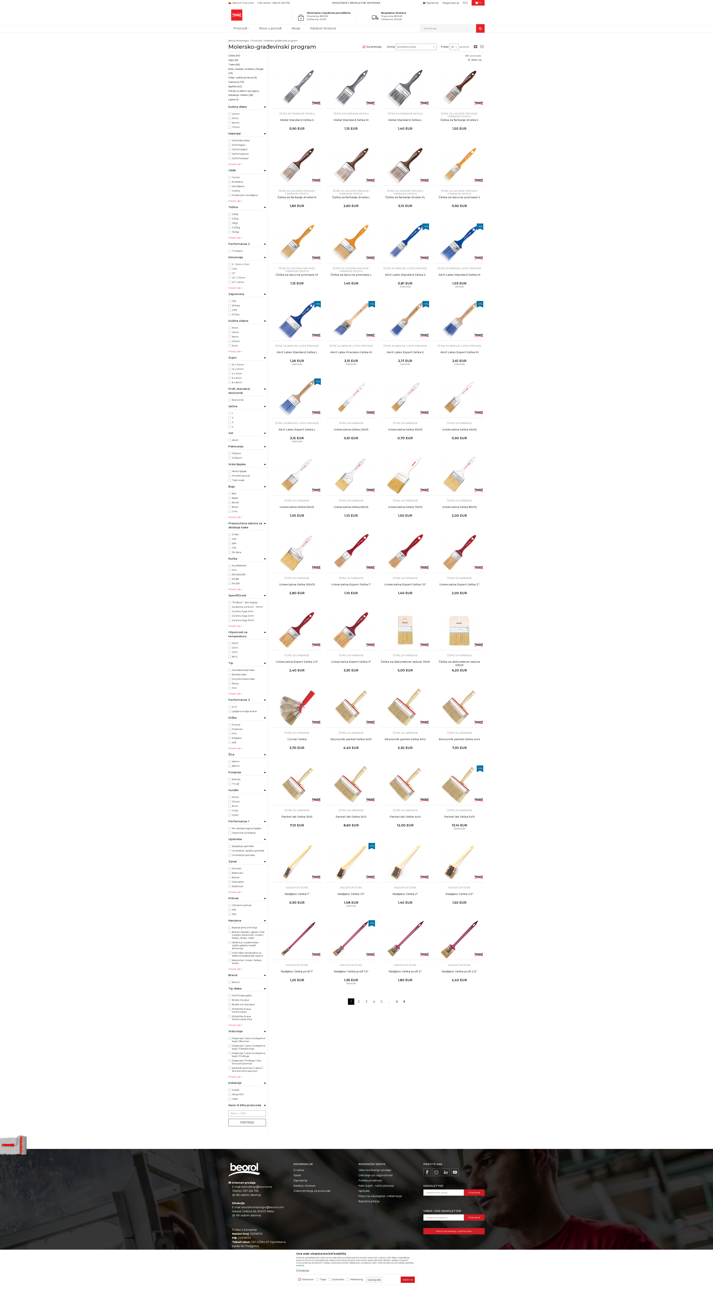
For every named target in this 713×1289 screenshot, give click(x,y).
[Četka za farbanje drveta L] (351, 165)
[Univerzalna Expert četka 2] (459, 552)
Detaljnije (302, 1270)
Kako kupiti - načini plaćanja (376, 1185)
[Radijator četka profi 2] (405, 939)
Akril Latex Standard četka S (405, 274)
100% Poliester (240, 158)
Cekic (235, 1098)
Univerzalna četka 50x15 (297, 507)
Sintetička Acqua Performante (241, 1010)
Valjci (233, 60)
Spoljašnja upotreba (243, 846)
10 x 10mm (238, 364)
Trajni (323, 1279)
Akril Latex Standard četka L (297, 352)
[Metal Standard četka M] (351, 88)
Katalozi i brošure (304, 1185)
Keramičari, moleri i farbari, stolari (247, 962)
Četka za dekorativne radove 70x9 (405, 661)
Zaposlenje (300, 1180)
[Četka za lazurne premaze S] (459, 165)
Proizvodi (257, 40)
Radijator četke (297, 887)
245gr (235, 218)
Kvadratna (237, 181)
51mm (235, 118)
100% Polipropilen (242, 995)
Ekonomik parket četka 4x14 (459, 739)
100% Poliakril (239, 149)
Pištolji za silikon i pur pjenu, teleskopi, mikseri (243, 93)
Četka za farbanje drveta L (351, 197)
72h (234, 547)
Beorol (236, 982)
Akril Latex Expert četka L (297, 429)
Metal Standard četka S (297, 120)
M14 (234, 909)
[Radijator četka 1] (297, 862)
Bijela (235, 498)
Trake (234, 64)
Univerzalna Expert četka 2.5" (297, 661)
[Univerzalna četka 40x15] (459, 398)
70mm (236, 127)
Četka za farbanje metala (297, 113)
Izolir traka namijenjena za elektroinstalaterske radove (247, 954)
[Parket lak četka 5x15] (459, 785)
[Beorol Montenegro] (236, 15)
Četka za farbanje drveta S (459, 120)
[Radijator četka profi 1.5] (351, 939)
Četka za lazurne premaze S (459, 197)
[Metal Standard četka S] (297, 88)
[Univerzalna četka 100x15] (297, 552)
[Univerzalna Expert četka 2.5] (297, 630)
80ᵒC (235, 656)
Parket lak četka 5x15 (459, 816)
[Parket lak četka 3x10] (297, 785)
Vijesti (297, 1175)
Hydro (235, 815)
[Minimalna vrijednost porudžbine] (302, 17)
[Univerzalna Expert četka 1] (351, 552)
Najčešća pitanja (368, 1201)
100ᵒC (235, 643)
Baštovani (237, 873)
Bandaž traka (239, 674)
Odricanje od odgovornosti (375, 1175)
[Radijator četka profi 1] (297, 939)
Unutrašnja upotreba (243, 855)
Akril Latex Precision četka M (351, 352)
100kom (236, 453)
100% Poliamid (240, 154)
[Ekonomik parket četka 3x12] (405, 707)
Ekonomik (237, 400)
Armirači (236, 868)
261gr (235, 223)
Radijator (237, 738)
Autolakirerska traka (243, 670)
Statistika (338, 1279)
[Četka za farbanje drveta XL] (405, 165)
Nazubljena (238, 186)
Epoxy (235, 683)
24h (234, 538)
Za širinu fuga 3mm (243, 620)
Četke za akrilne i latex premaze (405, 268)
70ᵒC (235, 652)
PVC (234, 570)
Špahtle (235, 86)
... (389, 1001)
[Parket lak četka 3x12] (351, 785)
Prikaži (445, 46)
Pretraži (247, 1122)
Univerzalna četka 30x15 (405, 429)
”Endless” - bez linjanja (244, 602)
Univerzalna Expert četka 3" (351, 661)
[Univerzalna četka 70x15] (405, 475)
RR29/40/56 (238, 574)
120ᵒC (235, 647)
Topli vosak (238, 480)
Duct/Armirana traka (243, 679)
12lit (234, 301)
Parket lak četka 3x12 (351, 816)
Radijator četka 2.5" (459, 894)
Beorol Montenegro (238, 40)
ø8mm (236, 766)
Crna (234, 511)
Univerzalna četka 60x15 (351, 507)
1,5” (234, 273)
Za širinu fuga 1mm (242, 611)
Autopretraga (373, 46)
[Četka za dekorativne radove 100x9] (459, 630)
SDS (234, 914)
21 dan (235, 534)
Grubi (235, 810)
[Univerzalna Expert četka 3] (351, 630)
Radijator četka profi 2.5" (459, 971)
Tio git (235, 783)
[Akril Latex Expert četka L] (297, 398)
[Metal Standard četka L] (405, 88)
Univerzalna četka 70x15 (405, 507)
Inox (234, 687)
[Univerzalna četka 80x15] (459, 475)
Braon (235, 507)
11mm (235, 327)
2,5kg (235, 214)
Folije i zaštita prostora (242, 77)
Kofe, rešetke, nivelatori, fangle (245, 71)
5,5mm (236, 341)
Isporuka (363, 1191)
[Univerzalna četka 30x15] (405, 398)
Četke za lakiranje (351, 732)
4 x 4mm (237, 373)
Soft (234, 742)
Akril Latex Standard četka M (459, 274)
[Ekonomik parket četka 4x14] (459, 707)
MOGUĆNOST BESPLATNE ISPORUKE (356, 2)
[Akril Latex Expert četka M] (459, 320)
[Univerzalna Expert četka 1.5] (405, 552)
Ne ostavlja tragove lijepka (246, 828)
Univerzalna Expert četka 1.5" (405, 584)
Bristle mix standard (243, 1004)
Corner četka (297, 739)
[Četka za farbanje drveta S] (459, 88)
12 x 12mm (238, 369)
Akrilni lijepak (239, 471)
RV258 (236, 583)
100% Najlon (238, 145)
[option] (356, 3)
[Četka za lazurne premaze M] (297, 243)
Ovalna (236, 190)
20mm (236, 801)
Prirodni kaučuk (241, 475)
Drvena (236, 724)
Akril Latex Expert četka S (405, 352)
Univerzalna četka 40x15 (459, 429)
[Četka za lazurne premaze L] (351, 243)
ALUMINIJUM (239, 565)
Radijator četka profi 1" (297, 971)
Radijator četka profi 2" (405, 971)
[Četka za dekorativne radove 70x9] (405, 630)
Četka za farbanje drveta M (296, 197)
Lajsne (233, 99)
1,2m (234, 268)
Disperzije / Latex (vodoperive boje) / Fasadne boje (248, 1047)
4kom (235, 440)
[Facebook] (427, 1172)
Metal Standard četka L (405, 120)
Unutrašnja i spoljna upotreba (248, 850)
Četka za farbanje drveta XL (405, 197)
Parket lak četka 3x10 (296, 816)
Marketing (356, 1279)
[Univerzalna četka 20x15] (351, 398)
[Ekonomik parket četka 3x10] (351, 707)
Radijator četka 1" (297, 894)
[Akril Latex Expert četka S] (405, 320)
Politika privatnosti (370, 1180)
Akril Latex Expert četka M (459, 352)
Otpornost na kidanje (244, 832)
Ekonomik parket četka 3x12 (405, 739)
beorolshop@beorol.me (257, 1186)
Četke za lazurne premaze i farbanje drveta (459, 115)
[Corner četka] (297, 707)
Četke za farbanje (351, 423)
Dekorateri (238, 881)
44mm (236, 113)
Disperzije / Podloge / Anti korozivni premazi (246, 1062)
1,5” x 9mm (238, 282)
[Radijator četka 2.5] (459, 862)
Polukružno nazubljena (245, 195)
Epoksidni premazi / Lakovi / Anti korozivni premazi (247, 1069)
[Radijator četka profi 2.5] (459, 939)
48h (234, 543)
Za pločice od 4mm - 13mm (247, 606)
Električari (237, 886)
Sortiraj (391, 46)
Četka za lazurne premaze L (351, 274)
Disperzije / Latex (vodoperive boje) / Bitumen (248, 1040)
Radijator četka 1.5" (351, 894)
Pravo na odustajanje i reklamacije (380, 1196)
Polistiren (237, 729)
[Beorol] (316, 102)
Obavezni (307, 1279)
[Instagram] (436, 1172)
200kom (237, 457)
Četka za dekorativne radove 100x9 (459, 663)
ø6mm (236, 761)
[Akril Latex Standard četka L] (297, 320)
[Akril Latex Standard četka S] (405, 243)
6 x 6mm (237, 378)
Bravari (236, 877)
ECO (234, 706)
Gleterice (236, 82)
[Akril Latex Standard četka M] (459, 243)
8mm (235, 806)
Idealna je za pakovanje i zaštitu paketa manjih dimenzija (245, 945)
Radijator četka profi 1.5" (351, 971)
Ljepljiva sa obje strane (244, 711)
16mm (235, 336)
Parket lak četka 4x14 (405, 816)
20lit (234, 310)
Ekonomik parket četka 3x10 (351, 739)
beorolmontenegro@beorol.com (263, 1207)
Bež (234, 493)
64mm (236, 122)
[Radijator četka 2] (405, 862)
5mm (235, 345)
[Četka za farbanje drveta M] (297, 165)
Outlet (235, 1090)
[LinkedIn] (445, 1172)
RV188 (235, 579)
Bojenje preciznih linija (244, 927)
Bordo (235, 502)
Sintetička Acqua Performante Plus (242, 1018)
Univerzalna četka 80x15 (459, 507)
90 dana (236, 552)
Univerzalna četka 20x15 (351, 429)
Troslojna (237, 251)
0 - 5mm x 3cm (240, 264)
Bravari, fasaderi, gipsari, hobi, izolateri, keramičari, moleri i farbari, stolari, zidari (248, 935)
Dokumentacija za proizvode (312, 1191)
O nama (298, 1170)
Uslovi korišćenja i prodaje (374, 1170)
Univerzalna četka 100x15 (297, 584)
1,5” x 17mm (238, 277)
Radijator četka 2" (405, 894)
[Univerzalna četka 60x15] (351, 475)
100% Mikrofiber (241, 140)
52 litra (235, 314)
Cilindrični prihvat (241, 905)
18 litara (236, 305)
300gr (235, 232)
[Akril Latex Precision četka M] (351, 320)
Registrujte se (451, 2)
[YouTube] (455, 1172)
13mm (235, 332)
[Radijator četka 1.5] (351, 862)
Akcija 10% (237, 1094)
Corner (236, 177)
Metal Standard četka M (351, 120)
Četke (234, 55)
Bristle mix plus (240, 1000)
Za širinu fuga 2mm (243, 615)
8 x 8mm (237, 382)
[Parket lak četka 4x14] (405, 785)
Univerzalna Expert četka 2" (459, 584)
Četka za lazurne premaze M (297, 274)
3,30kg (236, 227)
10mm (235, 797)
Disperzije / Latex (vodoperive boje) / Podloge (248, 1055)
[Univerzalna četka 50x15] (297, 475)
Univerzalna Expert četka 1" (351, 584)
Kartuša (236, 779)
